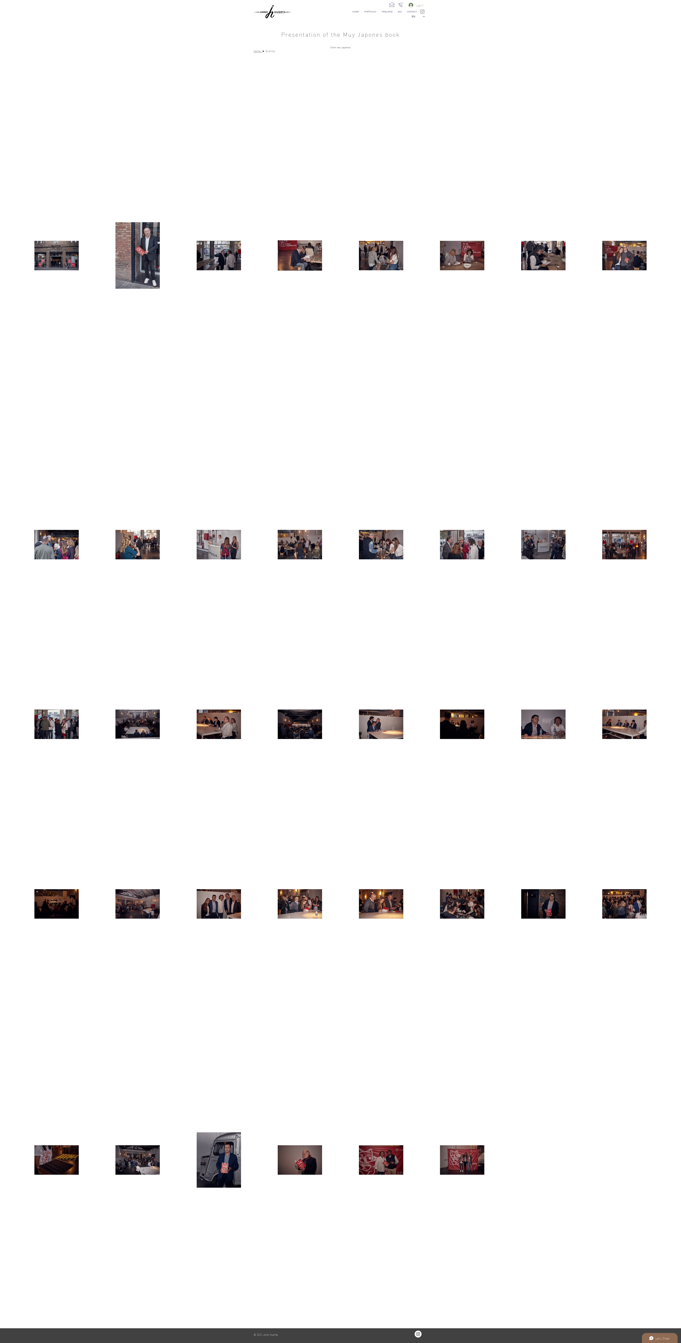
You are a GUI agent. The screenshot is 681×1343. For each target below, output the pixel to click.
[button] (370, 11)
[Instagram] (418, 1334)
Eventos (270, 50)
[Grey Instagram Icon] (422, 12)
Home (257, 50)
